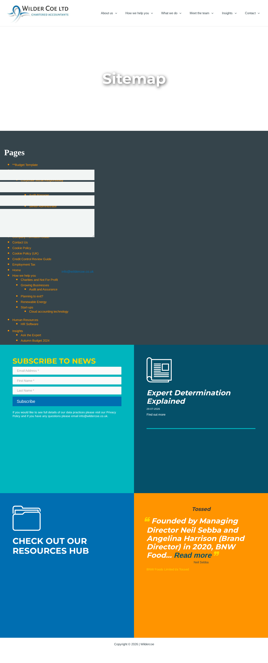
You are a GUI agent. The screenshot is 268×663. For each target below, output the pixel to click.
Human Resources (25, 320)
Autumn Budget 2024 (35, 340)
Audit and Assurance (43, 289)
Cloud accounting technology (48, 311)
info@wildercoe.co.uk (93, 416)
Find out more (156, 414)
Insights (227, 13)
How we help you (137, 13)
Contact (250, 13)
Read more (195, 555)
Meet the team (199, 13)
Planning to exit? (32, 296)
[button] (115, 13)
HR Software (29, 324)
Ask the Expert (31, 335)
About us (107, 13)
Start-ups (27, 307)
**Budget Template (25, 165)
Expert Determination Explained (188, 397)
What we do (169, 13)
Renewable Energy (34, 302)
